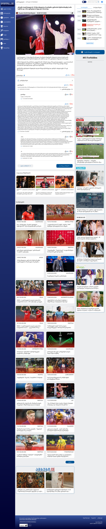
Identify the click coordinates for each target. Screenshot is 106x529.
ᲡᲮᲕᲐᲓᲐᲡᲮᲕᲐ (39, 221)
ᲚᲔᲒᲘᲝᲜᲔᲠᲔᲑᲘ (68, 451)
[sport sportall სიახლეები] (102, 2)
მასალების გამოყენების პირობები (27, 519)
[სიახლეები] (45, 469)
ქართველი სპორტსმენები (32, 2)
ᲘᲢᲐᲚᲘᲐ (40, 374)
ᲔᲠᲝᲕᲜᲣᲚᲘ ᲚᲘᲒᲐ (37, 348)
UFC (72, 400)
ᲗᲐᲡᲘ (41, 297)
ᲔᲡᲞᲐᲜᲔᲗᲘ (70, 426)
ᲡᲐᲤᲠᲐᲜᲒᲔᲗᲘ (69, 374)
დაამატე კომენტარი (64, 166)
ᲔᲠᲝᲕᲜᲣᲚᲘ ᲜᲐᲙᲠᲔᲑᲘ (67, 297)
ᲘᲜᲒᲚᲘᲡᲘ (70, 247)
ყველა (69, 462)
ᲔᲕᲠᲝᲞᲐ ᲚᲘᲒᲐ (69, 221)
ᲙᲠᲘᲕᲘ (41, 257)
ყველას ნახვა (90, 43)
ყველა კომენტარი (25, 165)
